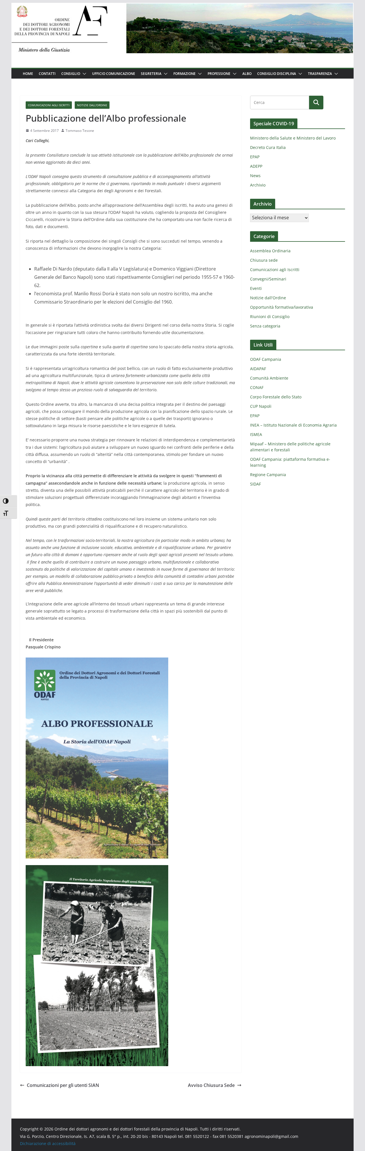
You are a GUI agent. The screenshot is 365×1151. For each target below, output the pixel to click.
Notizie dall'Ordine (92, 105)
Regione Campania (268, 474)
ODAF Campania (265, 359)
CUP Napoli (260, 406)
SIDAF (255, 484)
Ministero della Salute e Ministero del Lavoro (293, 138)
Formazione (184, 73)
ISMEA (256, 434)
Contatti (47, 73)
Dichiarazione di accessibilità (48, 1143)
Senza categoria (265, 326)
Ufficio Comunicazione (113, 73)
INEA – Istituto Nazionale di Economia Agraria (293, 425)
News (255, 175)
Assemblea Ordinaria (270, 250)
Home (28, 73)
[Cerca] (316, 102)
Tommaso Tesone (80, 130)
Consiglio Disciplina (276, 73)
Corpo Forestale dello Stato (275, 397)
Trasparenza (320, 73)
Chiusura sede (264, 260)
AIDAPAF (258, 368)
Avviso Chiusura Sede (211, 1085)
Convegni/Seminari (268, 279)
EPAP (254, 156)
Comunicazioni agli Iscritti (49, 105)
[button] (83, 73)
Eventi (256, 288)
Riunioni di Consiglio (269, 316)
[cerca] (279, 102)
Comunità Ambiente (269, 378)
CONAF (256, 387)
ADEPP (256, 166)
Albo (247, 73)
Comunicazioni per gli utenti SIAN (63, 1085)
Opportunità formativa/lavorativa (281, 307)
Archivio (257, 185)
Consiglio (70, 73)
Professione (219, 73)
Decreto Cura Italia (268, 147)
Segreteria (151, 73)
